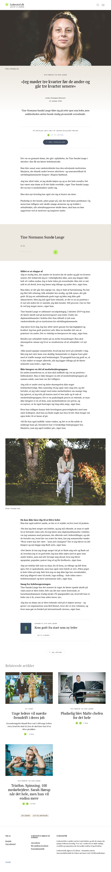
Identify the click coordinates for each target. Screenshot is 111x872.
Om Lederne (35, 843)
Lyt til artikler (40, 815)
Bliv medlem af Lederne (39, 846)
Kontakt (8, 841)
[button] (55, 652)
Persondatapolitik (37, 849)
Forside (8, 862)
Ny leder (26, 815)
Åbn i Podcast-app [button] (57, 142)
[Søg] (97, 5)
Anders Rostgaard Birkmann (55, 98)
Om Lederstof (10, 844)
